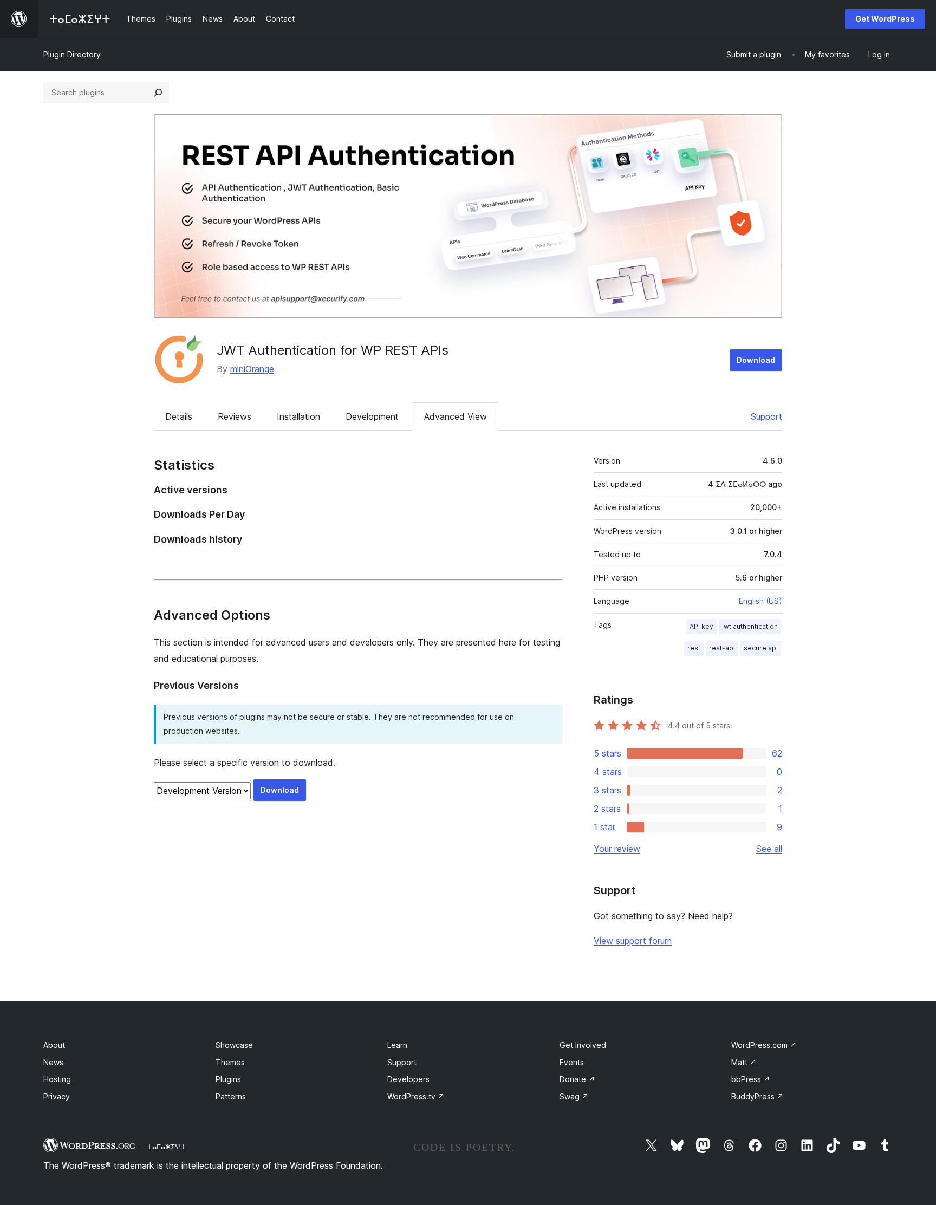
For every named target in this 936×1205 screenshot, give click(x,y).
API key (701, 626)
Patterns (231, 1096)
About (54, 1045)
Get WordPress (885, 18)
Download (756, 359)
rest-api (722, 648)
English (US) (760, 600)
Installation (298, 416)
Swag (574, 1096)
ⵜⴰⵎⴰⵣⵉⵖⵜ (166, 1146)
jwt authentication (750, 626)
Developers (408, 1079)
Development (372, 416)
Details (178, 416)
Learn (397, 1045)
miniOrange (252, 368)
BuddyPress (757, 1096)
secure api (761, 648)
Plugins (228, 1079)
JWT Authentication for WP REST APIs (332, 350)
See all (769, 848)
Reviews (234, 416)
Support (766, 416)
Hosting (57, 1079)
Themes (230, 1062)
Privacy (56, 1096)
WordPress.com (764, 1045)
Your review (617, 848)
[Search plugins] (158, 92)
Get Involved (583, 1045)
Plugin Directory (72, 54)
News (53, 1062)
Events (572, 1062)
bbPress (750, 1079)
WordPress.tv (416, 1096)
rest (693, 648)
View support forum (633, 940)
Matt (744, 1062)
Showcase (234, 1045)
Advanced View (455, 416)
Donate (577, 1079)
